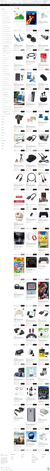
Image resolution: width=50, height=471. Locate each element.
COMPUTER (5, 3)
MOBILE (31, 3)
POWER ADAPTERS (44, 3)
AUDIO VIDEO (19, 3)
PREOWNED (34, 3)
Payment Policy (34, 462)
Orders (22, 457)
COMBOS (10, 3)
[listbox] (28, 1)
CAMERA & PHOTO (14, 3)
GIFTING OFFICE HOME (25, 3)
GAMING (2, 3)
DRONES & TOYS (39, 3)
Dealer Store (43, 456)
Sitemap (43, 457)
